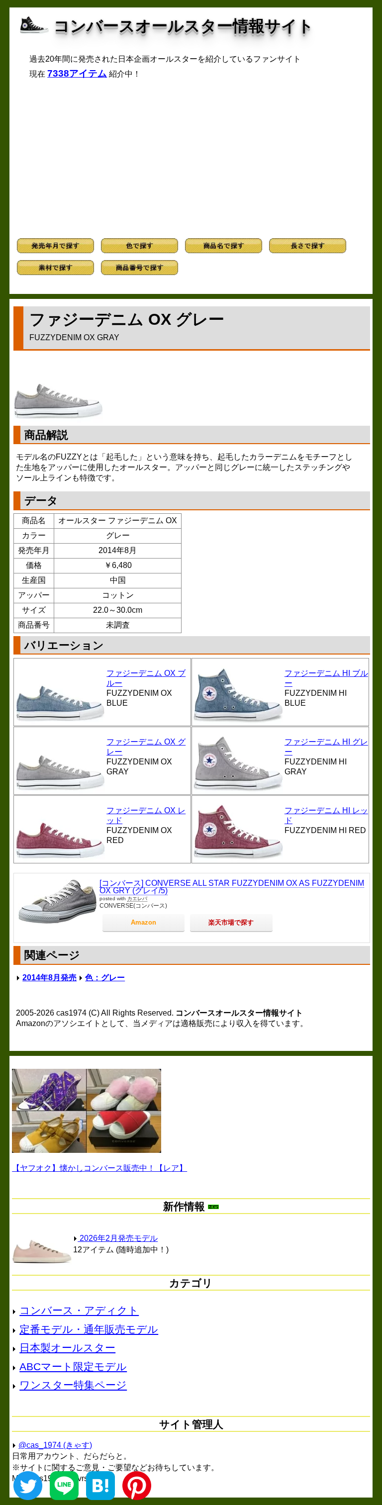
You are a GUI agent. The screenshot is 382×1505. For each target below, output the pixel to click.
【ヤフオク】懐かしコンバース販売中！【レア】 (99, 1168)
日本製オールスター (67, 1347)
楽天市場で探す (231, 922)
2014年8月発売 (49, 977)
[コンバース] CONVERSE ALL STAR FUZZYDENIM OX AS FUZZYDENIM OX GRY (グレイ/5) (231, 887)
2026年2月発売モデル (118, 1238)
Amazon (143, 922)
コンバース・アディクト (79, 1310)
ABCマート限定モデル (73, 1366)
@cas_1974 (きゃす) (55, 1445)
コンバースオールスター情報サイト (184, 26)
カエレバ (137, 898)
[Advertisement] (191, 158)
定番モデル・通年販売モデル (88, 1329)
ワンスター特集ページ (73, 1385)
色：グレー (105, 977)
